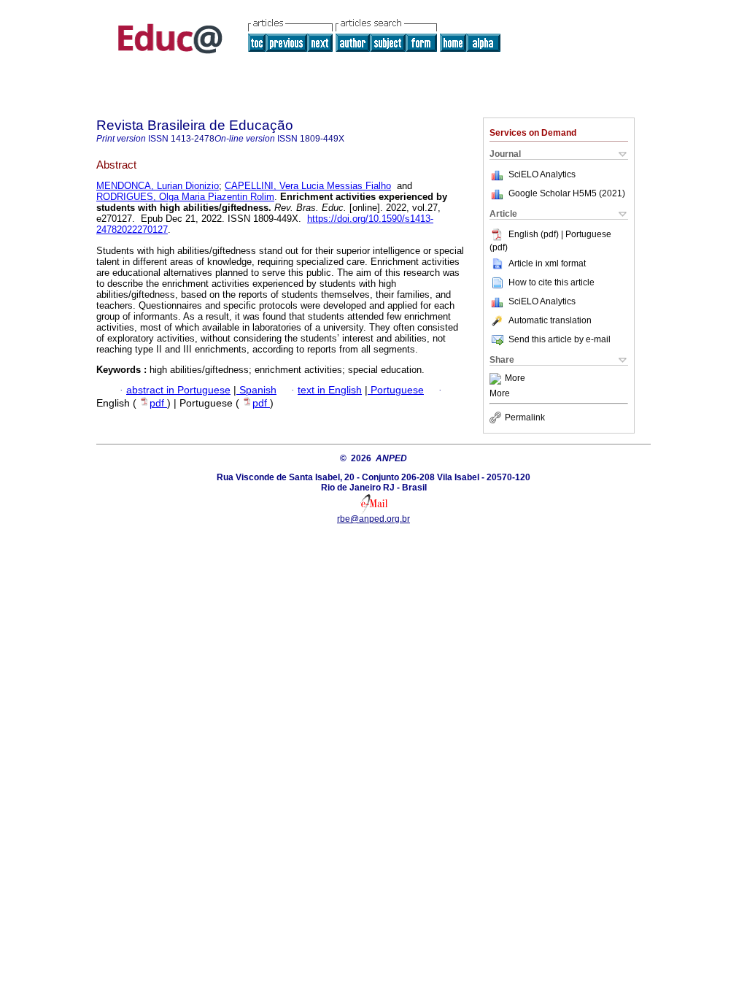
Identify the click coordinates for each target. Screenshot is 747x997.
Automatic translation (550, 320)
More (515, 379)
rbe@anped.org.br (373, 519)
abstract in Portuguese (178, 390)
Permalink (525, 417)
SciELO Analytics (542, 174)
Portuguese (396, 390)
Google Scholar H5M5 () (566, 193)
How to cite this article (551, 282)
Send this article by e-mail (559, 339)
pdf (158, 403)
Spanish (256, 390)
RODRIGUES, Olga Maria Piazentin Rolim (185, 196)
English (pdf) (534, 234)
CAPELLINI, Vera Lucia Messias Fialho (308, 185)
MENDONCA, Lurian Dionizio (157, 185)
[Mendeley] (497, 379)
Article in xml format (547, 263)
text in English (330, 390)
